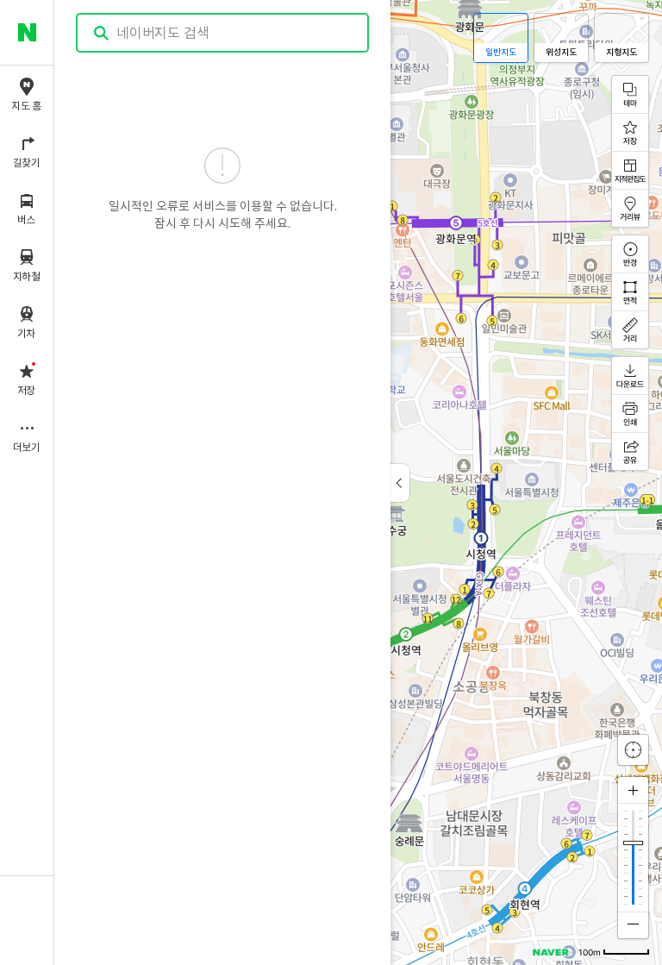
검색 (102, 33)
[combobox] (223, 33)
